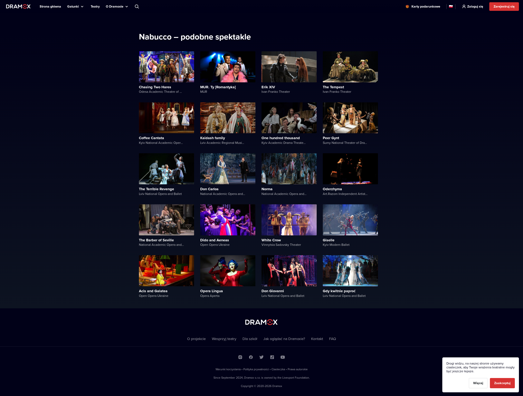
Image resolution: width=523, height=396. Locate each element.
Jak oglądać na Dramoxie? (284, 338)
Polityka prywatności (256, 369)
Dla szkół (250, 338)
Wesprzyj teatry (224, 338)
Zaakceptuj (502, 383)
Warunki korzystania (228, 369)
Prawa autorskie (298, 369)
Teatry (95, 6)
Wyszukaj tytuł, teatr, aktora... (137, 6)
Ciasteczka (278, 369)
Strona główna (50, 6)
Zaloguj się (475, 6)
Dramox (18, 6)
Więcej (478, 383)
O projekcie (196, 338)
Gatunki (73, 6)
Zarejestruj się (504, 6)
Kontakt (317, 338)
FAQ (332, 338)
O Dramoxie (114, 6)
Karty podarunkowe (425, 6)
